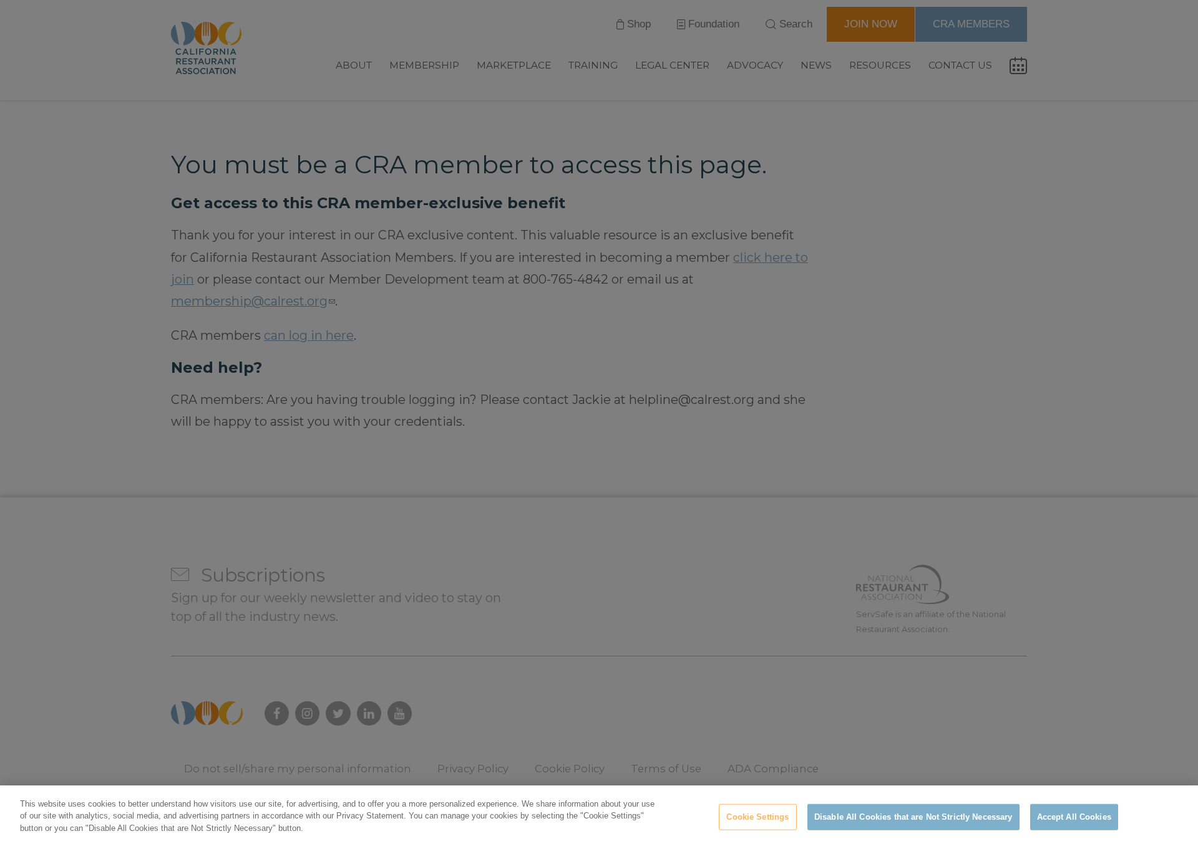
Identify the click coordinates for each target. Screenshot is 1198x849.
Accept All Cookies (1074, 817)
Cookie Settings (757, 817)
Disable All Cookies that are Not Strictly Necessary (913, 817)
